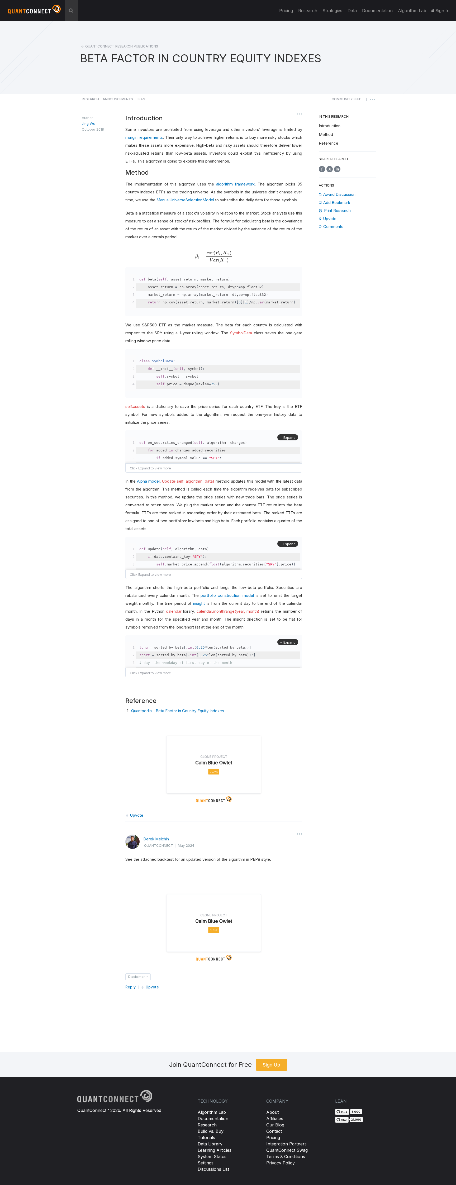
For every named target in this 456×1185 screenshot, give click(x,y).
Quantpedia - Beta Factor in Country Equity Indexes (177, 710)
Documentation (213, 1118)
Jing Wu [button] (88, 123)
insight (199, 603)
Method (326, 134)
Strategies (332, 10)
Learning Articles (214, 1150)
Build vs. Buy (211, 1131)
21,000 (356, 1119)
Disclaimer (137, 977)
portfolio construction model (227, 595)
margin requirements (144, 137)
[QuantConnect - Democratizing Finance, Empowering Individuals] (34, 11)
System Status (212, 1156)
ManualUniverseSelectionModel (185, 199)
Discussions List (213, 1169)
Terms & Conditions (285, 1156)
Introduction (329, 125)
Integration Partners (286, 1143)
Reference (328, 143)
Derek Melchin (156, 839)
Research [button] (90, 99)
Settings (205, 1162)
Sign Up (271, 1065)
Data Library (210, 1143)
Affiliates (274, 1118)
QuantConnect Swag (287, 1150)
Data (352, 10)
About (272, 1112)
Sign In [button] (441, 10)
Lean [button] (141, 99)
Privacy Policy (280, 1162)
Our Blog (275, 1124)
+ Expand (288, 437)
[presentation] (213, 256)
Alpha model (148, 481)
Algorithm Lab (212, 1112)
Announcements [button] (118, 99)
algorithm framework (235, 184)
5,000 (356, 1111)
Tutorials (206, 1137)
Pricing (286, 10)
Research (307, 10)
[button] (346, 100)
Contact (274, 1131)
